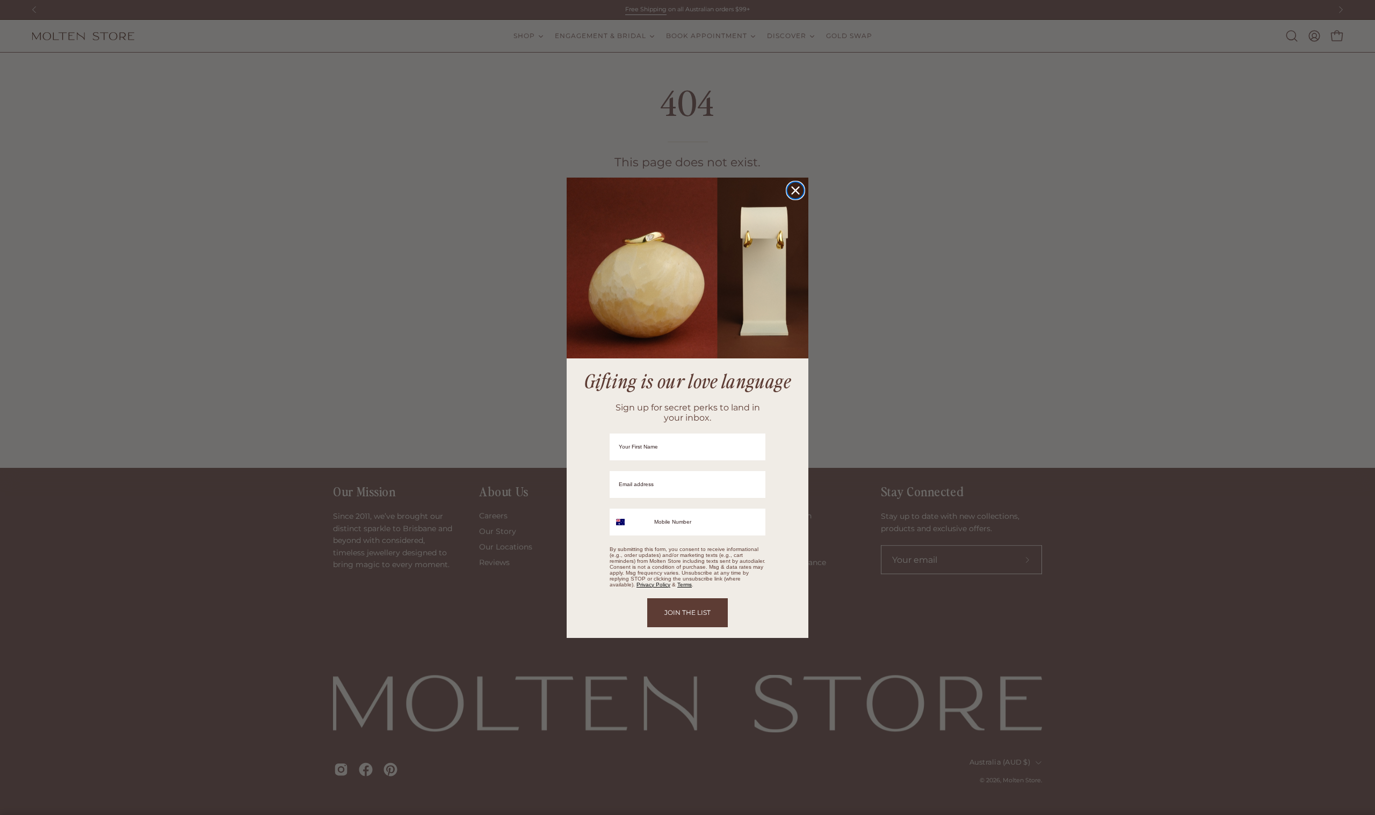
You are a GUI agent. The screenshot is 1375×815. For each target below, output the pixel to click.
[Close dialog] (795, 190)
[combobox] (629, 522)
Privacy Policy (653, 585)
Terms (684, 585)
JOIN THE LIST (687, 612)
